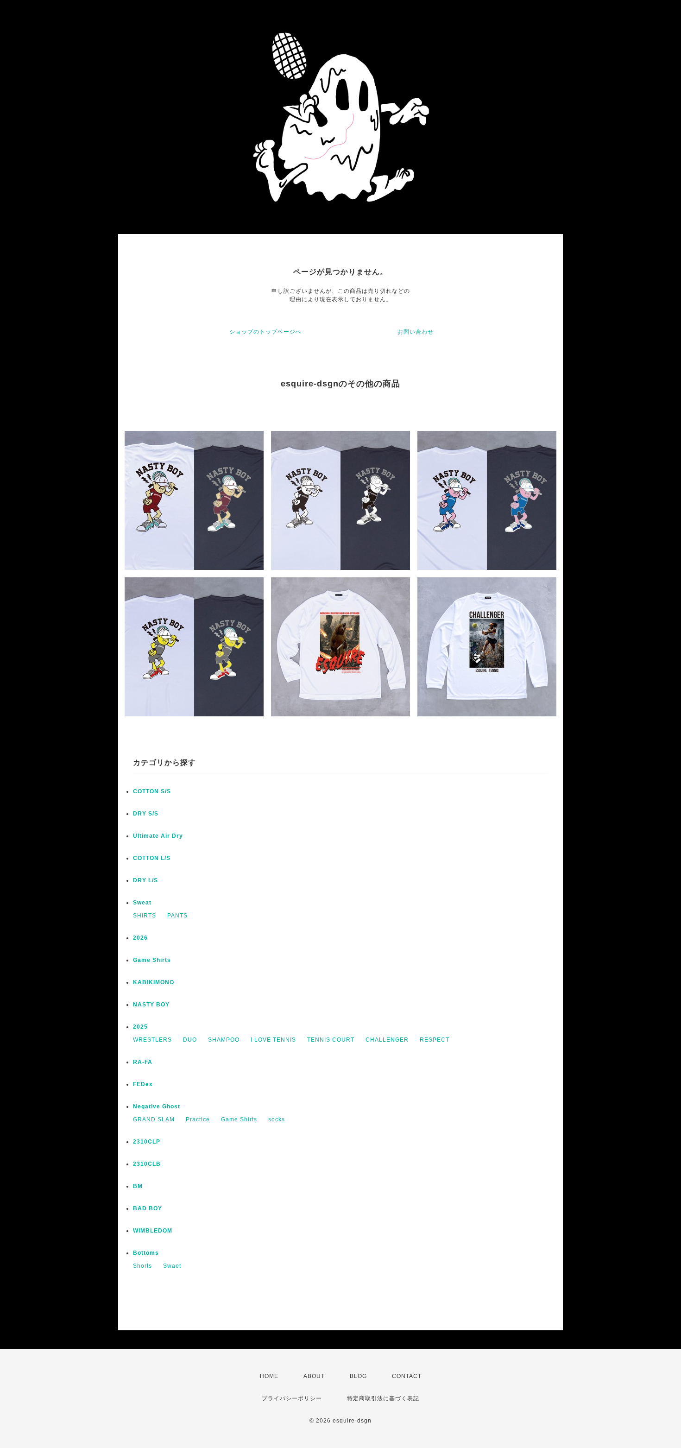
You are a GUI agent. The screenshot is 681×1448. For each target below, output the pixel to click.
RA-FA (142, 1062)
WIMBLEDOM (152, 1230)
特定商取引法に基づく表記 (383, 1398)
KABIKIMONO (153, 982)
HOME (269, 1376)
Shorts (142, 1266)
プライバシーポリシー (292, 1398)
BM (138, 1186)
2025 (140, 1027)
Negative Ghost (156, 1106)
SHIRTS (144, 915)
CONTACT (407, 1376)
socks (276, 1119)
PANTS (177, 915)
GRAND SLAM (154, 1119)
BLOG (358, 1376)
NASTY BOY (151, 1004)
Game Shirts (152, 960)
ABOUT (314, 1376)
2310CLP (146, 1141)
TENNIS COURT (330, 1040)
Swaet (172, 1266)
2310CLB (147, 1164)
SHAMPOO (224, 1040)
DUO (190, 1040)
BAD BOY (147, 1208)
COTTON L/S (151, 858)
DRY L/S (145, 880)
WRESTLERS (152, 1040)
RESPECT (434, 1040)
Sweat (142, 902)
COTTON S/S (152, 791)
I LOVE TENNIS (273, 1040)
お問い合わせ (415, 332)
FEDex (143, 1084)
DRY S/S (145, 813)
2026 (140, 938)
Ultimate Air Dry (158, 836)
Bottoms (146, 1253)
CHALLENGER (387, 1040)
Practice (198, 1119)
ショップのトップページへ (265, 332)
